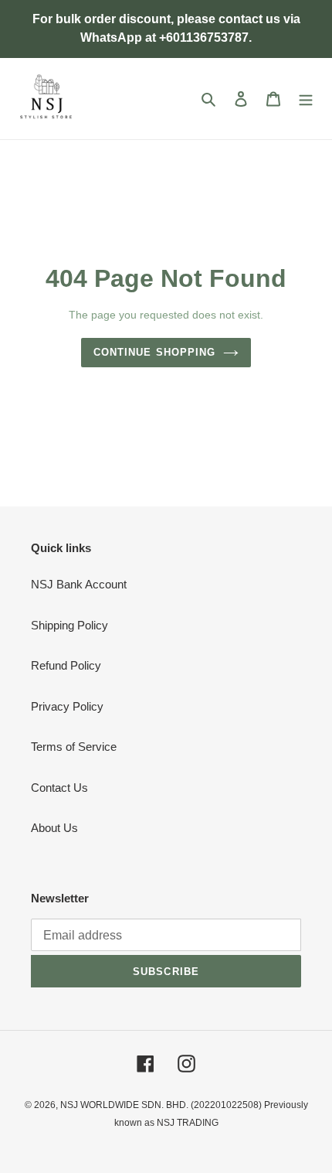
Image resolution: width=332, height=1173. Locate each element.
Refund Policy (66, 665)
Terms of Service (74, 746)
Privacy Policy (67, 706)
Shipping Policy (69, 625)
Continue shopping (154, 352)
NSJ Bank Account (79, 584)
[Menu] (306, 98)
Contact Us (59, 787)
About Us (54, 827)
